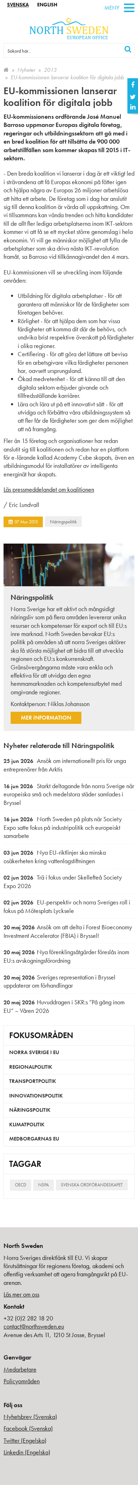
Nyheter (26, 70)
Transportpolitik (32, 1081)
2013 (50, 70)
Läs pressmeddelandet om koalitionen (49, 489)
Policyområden (22, 1381)
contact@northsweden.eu (34, 1326)
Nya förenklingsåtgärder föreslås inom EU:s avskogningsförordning (66, 956)
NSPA (43, 1185)
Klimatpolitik (27, 1124)
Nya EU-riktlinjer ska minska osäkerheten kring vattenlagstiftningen (55, 856)
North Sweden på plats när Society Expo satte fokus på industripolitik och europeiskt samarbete (63, 827)
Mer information (46, 717)
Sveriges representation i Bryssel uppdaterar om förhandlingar (59, 981)
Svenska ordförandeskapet (92, 1185)
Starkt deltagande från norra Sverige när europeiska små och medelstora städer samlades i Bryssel (69, 794)
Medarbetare (20, 1369)
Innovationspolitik (36, 1095)
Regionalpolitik (30, 1066)
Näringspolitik (63, 521)
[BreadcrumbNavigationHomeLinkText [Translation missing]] (6, 70)
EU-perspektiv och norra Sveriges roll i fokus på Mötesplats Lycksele (67, 906)
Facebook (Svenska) (28, 1428)
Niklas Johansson (69, 704)
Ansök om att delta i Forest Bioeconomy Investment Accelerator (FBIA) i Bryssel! (68, 931)
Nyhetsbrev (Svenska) (30, 1416)
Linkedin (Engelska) (27, 1452)
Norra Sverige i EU (34, 1052)
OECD (20, 1185)
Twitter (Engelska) (25, 1440)
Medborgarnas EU (34, 1138)
